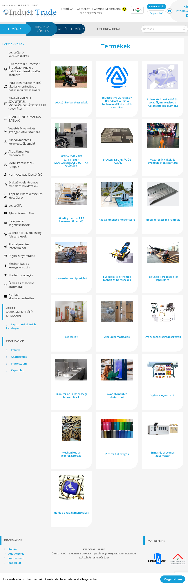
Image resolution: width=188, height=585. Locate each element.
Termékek (13, 29)
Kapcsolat (83, 9)
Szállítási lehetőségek (94, 557)
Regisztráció (156, 13)
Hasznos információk (106, 9)
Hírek (101, 549)
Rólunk (15, 350)
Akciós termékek (71, 29)
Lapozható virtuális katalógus (21, 326)
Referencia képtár (108, 29)
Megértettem (173, 579)
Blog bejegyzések (91, 13)
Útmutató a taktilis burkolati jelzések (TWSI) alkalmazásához (94, 553)
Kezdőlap (67, 9)
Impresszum (18, 363)
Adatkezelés (18, 357)
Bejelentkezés (156, 6)
